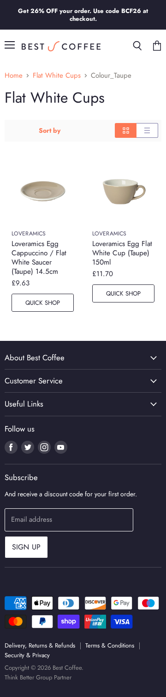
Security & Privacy (27, 655)
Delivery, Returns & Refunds (40, 645)
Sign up (26, 547)
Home (14, 76)
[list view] (147, 130)
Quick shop (42, 302)
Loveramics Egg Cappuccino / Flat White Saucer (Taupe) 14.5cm (39, 258)
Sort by (49, 130)
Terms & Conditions (109, 645)
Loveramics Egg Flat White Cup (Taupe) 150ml (122, 253)
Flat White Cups (57, 76)
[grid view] (125, 130)
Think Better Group (28, 677)
